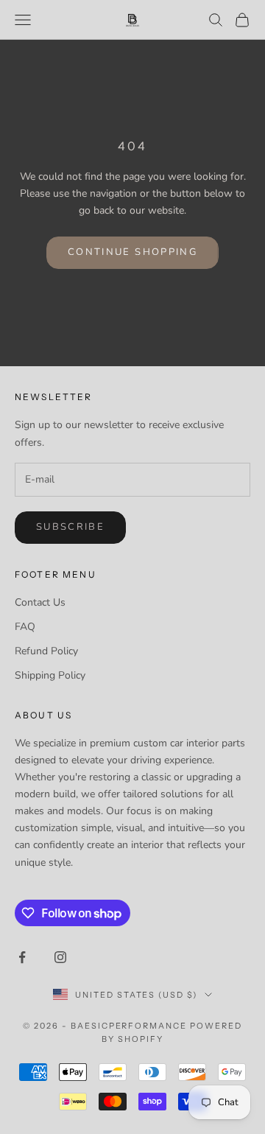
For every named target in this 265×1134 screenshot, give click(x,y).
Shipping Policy (50, 675)
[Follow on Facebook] (22, 957)
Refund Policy (46, 651)
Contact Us (40, 602)
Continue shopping (132, 252)
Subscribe (70, 526)
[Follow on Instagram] (60, 957)
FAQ (25, 627)
